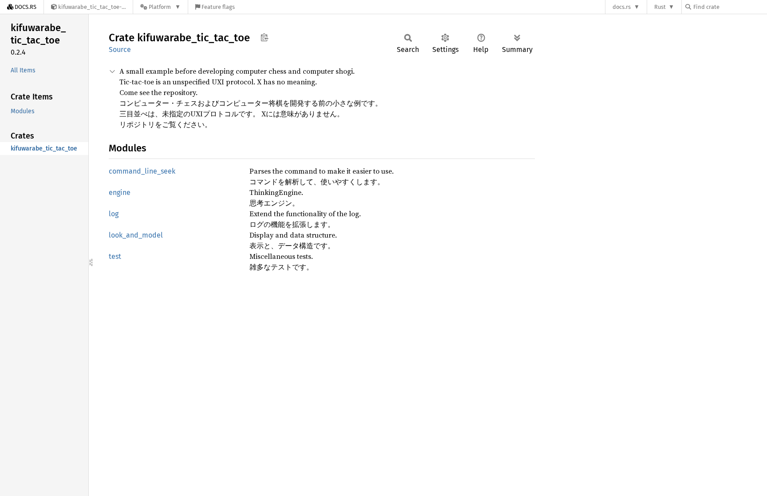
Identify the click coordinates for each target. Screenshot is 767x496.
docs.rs (622, 7)
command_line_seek (142, 171)
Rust (660, 7)
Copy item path (264, 37)
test (115, 256)
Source (120, 49)
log (114, 214)
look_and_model (136, 235)
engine (119, 192)
